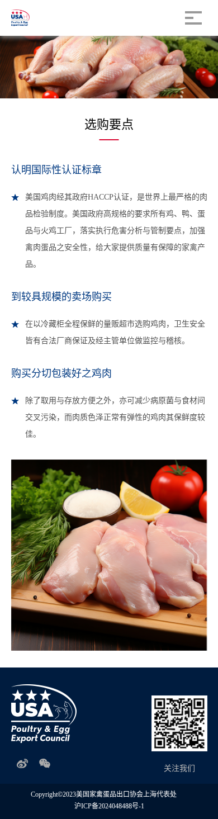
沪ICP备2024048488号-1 (109, 806)
